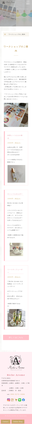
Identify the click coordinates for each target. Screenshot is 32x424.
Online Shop (18, 422)
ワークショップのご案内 (17, 34)
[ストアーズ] (16, 400)
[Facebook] (23, 400)
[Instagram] (8, 400)
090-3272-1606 (18, 394)
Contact (5, 422)
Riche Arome (11, 416)
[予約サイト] (12, 400)
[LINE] (19, 400)
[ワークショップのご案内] (16, 125)
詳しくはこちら (16, 337)
